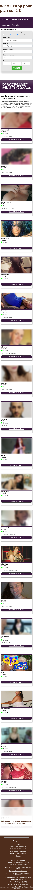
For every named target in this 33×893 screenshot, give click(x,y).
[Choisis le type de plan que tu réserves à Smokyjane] (16, 236)
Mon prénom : (6, 37)
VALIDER (17, 68)
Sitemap (18, 856)
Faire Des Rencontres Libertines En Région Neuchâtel (18, 874)
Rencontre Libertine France (18, 853)
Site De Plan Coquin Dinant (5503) (18, 884)
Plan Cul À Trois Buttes (6, 244)
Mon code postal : (8, 49)
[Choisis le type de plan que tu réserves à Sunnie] (16, 598)
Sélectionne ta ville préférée (18, 846)
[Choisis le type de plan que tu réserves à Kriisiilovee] (16, 272)
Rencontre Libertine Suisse (18, 848)
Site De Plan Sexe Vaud (18, 860)
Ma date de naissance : (9, 61)
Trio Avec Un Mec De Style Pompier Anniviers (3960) (18, 867)
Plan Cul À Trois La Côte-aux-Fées (9, 787)
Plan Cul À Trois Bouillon (7, 136)
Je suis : (5, 33)
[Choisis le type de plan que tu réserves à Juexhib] (16, 308)
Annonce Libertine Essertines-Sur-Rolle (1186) (18, 877)
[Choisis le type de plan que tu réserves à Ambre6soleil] (16, 526)
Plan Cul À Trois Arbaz (6, 642)
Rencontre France (20, 19)
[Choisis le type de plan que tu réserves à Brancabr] (16, 381)
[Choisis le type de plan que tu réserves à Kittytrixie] (16, 562)
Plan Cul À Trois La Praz (7, 606)
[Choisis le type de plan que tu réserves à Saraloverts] (16, 634)
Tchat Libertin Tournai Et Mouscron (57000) (18, 862)
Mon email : (6, 43)
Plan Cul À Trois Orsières (7, 498)
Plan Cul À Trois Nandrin (7, 172)
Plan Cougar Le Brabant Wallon (18, 864)
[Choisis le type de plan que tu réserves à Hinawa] (16, 453)
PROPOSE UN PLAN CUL (16, 139)
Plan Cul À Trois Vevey (6, 461)
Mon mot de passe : (8, 55)
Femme (6, 35)
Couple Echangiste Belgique (18, 879)
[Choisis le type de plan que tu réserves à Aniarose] (16, 779)
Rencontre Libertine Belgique (18, 851)
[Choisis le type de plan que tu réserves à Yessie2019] (16, 128)
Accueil (5, 19)
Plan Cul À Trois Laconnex (7, 425)
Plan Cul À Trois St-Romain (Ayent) (9, 534)
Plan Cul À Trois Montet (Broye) (8, 678)
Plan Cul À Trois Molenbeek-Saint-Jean (9, 208)
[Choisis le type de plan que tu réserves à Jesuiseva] (16, 743)
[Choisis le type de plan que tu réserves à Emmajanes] (16, 489)
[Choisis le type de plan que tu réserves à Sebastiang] (16, 417)
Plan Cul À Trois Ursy (6, 715)
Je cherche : (19, 33)
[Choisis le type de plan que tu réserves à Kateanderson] (16, 200)
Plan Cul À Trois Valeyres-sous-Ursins (9, 570)
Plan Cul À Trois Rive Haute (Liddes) (9, 353)
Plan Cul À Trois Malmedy (7, 751)
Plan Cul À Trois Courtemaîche (8, 281)
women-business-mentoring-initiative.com (11, 886)
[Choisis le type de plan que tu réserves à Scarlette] (16, 164)
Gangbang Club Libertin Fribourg (18, 871)
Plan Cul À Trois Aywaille (7, 389)
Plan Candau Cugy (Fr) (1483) (18, 882)
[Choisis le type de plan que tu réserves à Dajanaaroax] (16, 706)
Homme (13, 35)
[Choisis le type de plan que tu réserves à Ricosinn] (16, 345)
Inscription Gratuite (10, 25)
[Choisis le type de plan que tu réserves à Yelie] (16, 670)
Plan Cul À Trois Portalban (7, 317)
